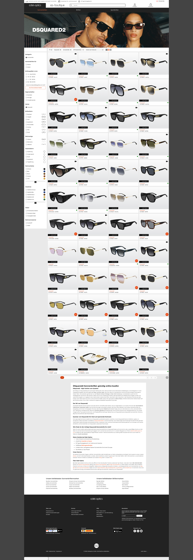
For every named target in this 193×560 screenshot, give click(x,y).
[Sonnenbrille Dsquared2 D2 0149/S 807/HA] (63, 170)
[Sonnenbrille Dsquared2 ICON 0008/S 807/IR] (123, 358)
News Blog (99, 514)
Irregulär (29, 116)
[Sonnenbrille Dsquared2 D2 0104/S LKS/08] (123, 143)
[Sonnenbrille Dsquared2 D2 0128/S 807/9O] (93, 224)
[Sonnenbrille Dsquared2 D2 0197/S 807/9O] (93, 304)
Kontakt (48, 514)
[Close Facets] (35, 50)
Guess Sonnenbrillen (74, 484)
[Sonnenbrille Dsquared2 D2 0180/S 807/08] (154, 116)
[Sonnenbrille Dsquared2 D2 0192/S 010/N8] (93, 331)
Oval (28, 119)
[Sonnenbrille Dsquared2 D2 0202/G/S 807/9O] (63, 89)
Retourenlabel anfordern (77, 514)
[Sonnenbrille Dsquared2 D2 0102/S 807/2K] (154, 358)
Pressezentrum (50, 510)
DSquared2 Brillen (99, 420)
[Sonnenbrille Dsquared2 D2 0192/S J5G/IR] (154, 277)
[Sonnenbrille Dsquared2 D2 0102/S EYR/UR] (63, 250)
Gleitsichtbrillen (101, 467)
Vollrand (29, 139)
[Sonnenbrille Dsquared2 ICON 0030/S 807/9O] (63, 224)
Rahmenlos (29, 142)
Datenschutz (52, 551)
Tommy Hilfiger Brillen (128, 486)
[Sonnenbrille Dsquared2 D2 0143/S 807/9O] (63, 331)
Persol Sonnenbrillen (51, 484)
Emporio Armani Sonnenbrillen (77, 481)
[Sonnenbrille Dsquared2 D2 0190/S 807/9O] (154, 331)
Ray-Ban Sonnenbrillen (52, 481)
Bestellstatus (99, 516)
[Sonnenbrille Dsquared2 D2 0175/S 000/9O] (123, 62)
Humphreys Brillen (101, 484)
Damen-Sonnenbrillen (83, 464)
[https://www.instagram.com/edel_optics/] (138, 531)
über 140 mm (32, 81)
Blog (100, 457)
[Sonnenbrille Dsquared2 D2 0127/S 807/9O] (63, 277)
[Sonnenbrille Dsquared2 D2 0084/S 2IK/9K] (154, 143)
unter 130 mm (32, 74)
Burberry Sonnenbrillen (75, 488)
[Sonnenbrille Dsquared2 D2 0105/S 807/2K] (154, 170)
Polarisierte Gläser (31, 213)
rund (28, 156)
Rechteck (29, 114)
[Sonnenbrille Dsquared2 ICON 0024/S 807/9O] (63, 197)
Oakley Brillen (100, 483)
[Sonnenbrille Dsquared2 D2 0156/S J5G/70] (93, 277)
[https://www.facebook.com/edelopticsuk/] (135, 531)
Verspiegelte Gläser (31, 215)
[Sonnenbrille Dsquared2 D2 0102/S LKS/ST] (93, 62)
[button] (35, 5)
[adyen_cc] (47, 531)
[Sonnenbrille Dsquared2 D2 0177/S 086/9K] (93, 143)
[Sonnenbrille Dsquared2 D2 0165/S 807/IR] (123, 224)
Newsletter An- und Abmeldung (104, 512)
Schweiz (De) (161, 1)
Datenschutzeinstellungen (52, 512)
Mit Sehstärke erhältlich (32, 210)
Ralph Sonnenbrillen (74, 486)
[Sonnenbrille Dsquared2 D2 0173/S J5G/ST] (93, 170)
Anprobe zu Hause (86, 441)
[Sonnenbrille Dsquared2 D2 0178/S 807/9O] (154, 250)
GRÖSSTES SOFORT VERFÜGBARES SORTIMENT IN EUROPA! (42, 1)
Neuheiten (29, 95)
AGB (47, 551)
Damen (29, 64)
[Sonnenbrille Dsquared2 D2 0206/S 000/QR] (123, 277)
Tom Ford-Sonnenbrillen (83, 467)
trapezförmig (30, 161)
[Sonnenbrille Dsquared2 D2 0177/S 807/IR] (123, 116)
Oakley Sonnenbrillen (51, 483)
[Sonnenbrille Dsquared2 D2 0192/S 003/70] (63, 304)
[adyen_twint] (60, 531)
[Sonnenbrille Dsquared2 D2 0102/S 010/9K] (63, 143)
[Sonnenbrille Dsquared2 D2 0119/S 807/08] (123, 89)
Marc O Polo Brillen (101, 486)
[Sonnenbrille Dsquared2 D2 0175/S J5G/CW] (93, 250)
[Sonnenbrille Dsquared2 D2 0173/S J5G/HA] (93, 89)
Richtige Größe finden (35, 87)
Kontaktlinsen (128, 467)
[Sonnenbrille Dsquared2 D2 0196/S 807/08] (154, 304)
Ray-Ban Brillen (100, 481)
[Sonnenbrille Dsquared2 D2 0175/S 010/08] (123, 170)
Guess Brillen (125, 483)
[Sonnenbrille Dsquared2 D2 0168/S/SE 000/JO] (93, 358)
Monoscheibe (30, 124)
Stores (74, 456)
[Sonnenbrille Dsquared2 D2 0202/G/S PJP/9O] (123, 250)
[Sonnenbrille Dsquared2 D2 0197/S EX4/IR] (154, 224)
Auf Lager (29, 97)
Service (73, 508)
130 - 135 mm (31, 76)
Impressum (59, 551)
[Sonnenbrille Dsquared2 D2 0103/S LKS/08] (63, 358)
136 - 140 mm (32, 79)
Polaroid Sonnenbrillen (52, 488)
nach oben (144, 551)
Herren (28, 67)
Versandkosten (75, 512)
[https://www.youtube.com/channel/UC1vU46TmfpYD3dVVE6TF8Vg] (141, 531)
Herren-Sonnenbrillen (101, 464)
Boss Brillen (125, 484)
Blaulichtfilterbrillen (111, 467)
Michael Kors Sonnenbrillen (76, 483)
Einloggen (135, 6)
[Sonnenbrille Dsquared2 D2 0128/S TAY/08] (93, 116)
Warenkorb (150, 6)
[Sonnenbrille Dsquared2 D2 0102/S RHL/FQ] (123, 197)
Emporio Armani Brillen (102, 488)
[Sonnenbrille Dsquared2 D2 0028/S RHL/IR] (63, 62)
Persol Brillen (125, 481)
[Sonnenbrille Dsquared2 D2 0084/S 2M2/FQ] (154, 62)
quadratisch (30, 159)
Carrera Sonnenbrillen (51, 486)
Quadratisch (30, 122)
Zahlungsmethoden (86, 445)
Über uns (48, 508)
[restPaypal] (55, 531)
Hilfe (97, 508)
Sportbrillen (119, 467)
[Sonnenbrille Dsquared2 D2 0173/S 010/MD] (93, 197)
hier (142, 519)
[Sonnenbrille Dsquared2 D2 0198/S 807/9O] (123, 304)
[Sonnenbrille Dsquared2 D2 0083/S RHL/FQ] (154, 89)
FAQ (111, 457)
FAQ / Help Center (101, 510)
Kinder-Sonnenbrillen (114, 464)
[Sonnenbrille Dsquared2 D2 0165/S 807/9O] (63, 116)
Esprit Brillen (125, 488)
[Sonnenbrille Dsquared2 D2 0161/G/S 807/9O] (123, 331)
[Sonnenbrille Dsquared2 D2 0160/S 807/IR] (154, 197)
